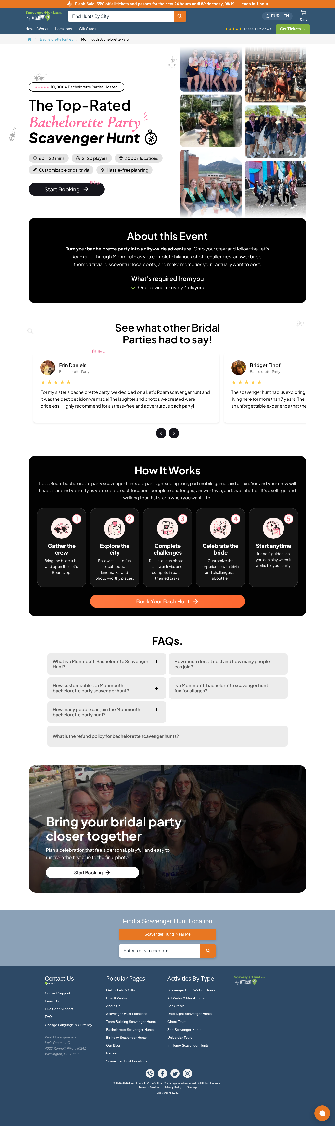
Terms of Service (149, 1087)
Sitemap (192, 1087)
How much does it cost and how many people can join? (222, 663)
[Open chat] (322, 1113)
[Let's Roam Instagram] (187, 1077)
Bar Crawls (176, 1006)
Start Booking (62, 189)
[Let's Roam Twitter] (175, 1077)
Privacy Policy (173, 1087)
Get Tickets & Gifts (120, 990)
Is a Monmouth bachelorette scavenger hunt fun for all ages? (221, 687)
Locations (63, 29)
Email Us (52, 1001)
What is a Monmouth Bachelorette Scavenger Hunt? (100, 663)
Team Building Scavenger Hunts (131, 1022)
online (51, 983)
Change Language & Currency (68, 1025)
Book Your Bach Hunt (163, 601)
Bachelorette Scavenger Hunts (130, 1030)
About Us (113, 1006)
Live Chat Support (59, 1009)
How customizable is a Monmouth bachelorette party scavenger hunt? (91, 687)
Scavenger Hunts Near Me (167, 934)
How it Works (36, 29)
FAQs (49, 1017)
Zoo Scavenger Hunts (184, 1030)
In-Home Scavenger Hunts (188, 1045)
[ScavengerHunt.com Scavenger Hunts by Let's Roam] (44, 21)
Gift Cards (87, 29)
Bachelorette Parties (57, 39)
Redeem (112, 1053)
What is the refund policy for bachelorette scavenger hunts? (116, 736)
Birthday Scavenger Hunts (126, 1037)
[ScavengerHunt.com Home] (30, 39)
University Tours (180, 1037)
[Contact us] (150, 1077)
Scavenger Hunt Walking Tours (191, 990)
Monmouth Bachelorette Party (105, 39)
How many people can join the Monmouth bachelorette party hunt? (96, 711)
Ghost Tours (177, 1022)
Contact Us (59, 978)
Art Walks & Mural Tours (186, 998)
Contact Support (57, 993)
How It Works (116, 998)
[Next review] (174, 433)
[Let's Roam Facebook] (163, 1077)
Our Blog (113, 1045)
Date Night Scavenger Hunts (190, 1014)
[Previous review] (161, 433)
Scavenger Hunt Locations (126, 1014)
